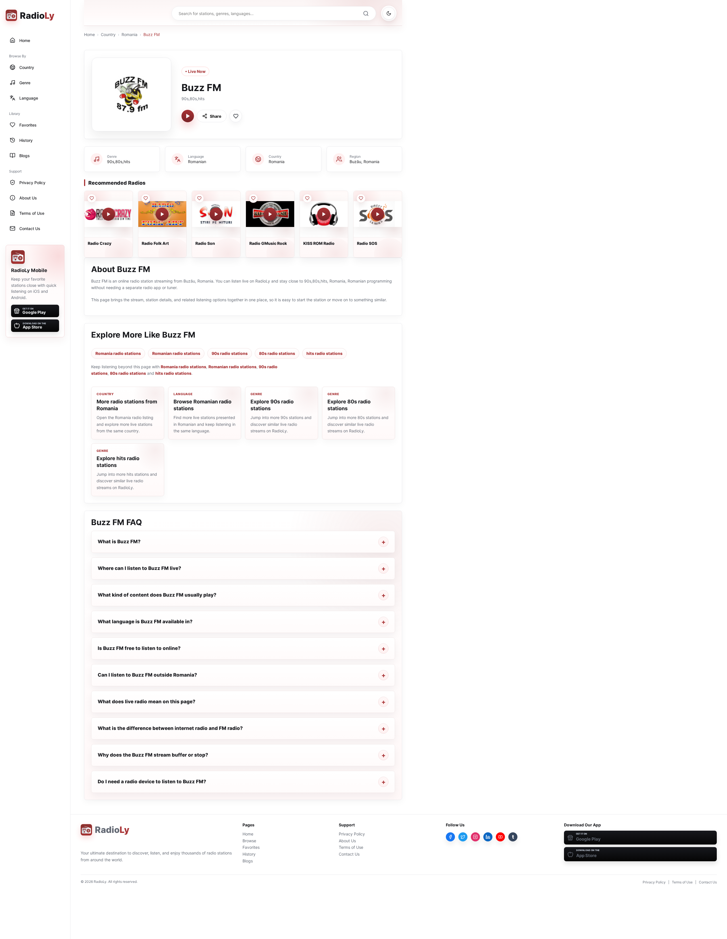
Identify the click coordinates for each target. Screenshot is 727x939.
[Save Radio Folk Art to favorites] (145, 198)
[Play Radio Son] (216, 214)
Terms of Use (351, 847)
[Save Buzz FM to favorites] (235, 116)
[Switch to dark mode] (389, 13)
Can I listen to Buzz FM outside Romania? (147, 675)
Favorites (251, 847)
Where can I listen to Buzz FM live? (139, 568)
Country (108, 34)
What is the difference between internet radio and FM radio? (170, 728)
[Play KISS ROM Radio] (323, 214)
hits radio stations (324, 353)
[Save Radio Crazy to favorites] (91, 198)
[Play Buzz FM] (187, 116)
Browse (249, 840)
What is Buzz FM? (119, 541)
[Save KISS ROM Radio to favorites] (307, 198)
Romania (129, 34)
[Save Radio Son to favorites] (199, 198)
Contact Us (349, 854)
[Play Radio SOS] (377, 214)
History (249, 854)
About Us (347, 840)
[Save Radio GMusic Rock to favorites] (253, 198)
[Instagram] (475, 836)
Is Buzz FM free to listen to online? (139, 648)
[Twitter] (462, 836)
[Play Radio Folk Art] (162, 214)
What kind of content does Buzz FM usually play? (157, 595)
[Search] (366, 13)
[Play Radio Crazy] (108, 214)
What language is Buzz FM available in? (145, 621)
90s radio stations (230, 353)
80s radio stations (277, 353)
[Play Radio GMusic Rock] (270, 214)
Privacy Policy (352, 833)
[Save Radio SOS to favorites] (360, 198)
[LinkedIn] (487, 836)
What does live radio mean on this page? (146, 701)
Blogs (248, 860)
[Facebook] (450, 836)
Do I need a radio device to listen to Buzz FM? (152, 781)
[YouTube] (500, 836)
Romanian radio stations (176, 353)
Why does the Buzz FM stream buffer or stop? (153, 755)
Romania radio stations (118, 353)
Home (89, 34)
